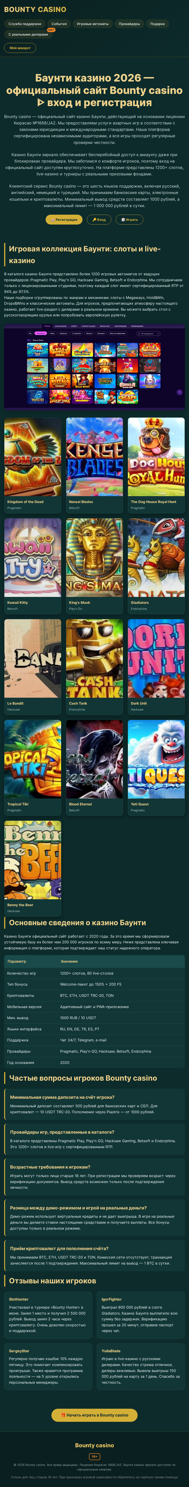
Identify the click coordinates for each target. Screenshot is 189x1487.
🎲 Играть (129, 220)
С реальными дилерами (28, 34)
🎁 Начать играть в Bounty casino (94, 1415)
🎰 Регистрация (64, 220)
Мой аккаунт (20, 48)
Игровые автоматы (93, 24)
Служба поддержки (25, 24)
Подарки (157, 24)
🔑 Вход (99, 220)
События (59, 24)
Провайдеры (129, 24)
